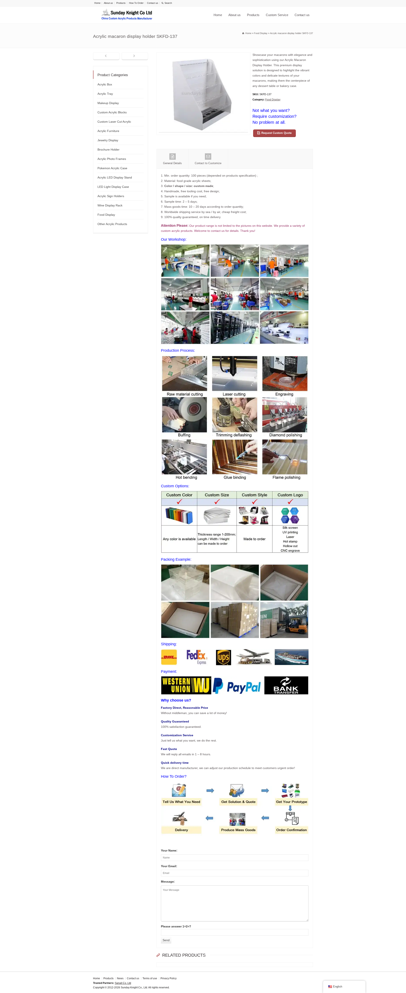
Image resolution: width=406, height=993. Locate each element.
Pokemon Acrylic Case (112, 168)
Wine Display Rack (109, 205)
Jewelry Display (107, 140)
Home (97, 3)
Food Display (272, 99)
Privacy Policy (168, 978)
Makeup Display (108, 103)
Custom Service (277, 15)
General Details (172, 163)
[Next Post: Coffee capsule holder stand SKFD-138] (135, 56)
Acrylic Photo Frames (111, 159)
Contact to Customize (208, 163)
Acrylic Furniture (108, 131)
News (120, 978)
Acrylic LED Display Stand (114, 177)
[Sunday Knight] (127, 15)
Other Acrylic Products (112, 224)
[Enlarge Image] (203, 55)
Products (121, 3)
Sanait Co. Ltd (123, 983)
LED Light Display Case (113, 186)
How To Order (136, 3)
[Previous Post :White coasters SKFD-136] (106, 56)
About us (108, 3)
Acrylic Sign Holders (110, 196)
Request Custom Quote (276, 133)
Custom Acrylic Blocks (112, 112)
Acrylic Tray (105, 93)
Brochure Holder (108, 149)
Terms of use (150, 978)
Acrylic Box (104, 84)
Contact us (152, 3)
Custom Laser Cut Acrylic (114, 121)
